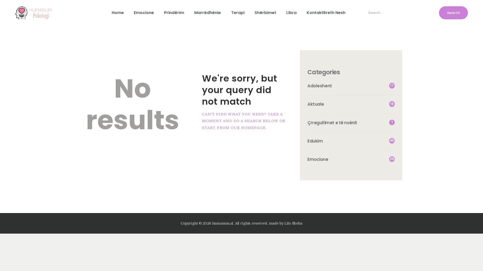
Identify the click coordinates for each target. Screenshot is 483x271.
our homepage (248, 128)
